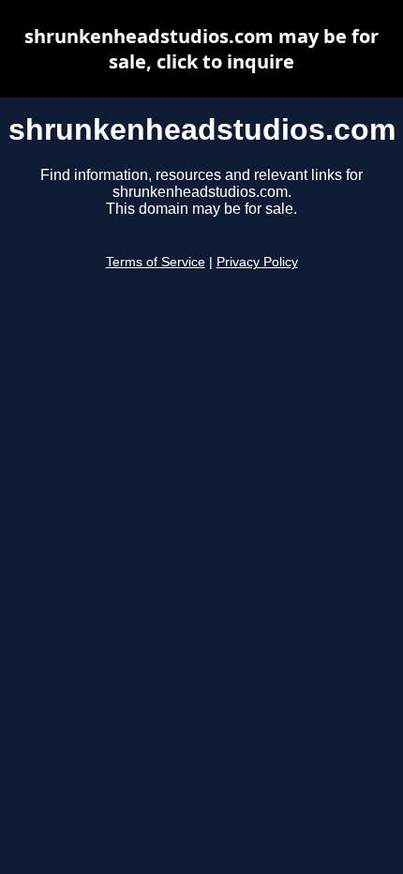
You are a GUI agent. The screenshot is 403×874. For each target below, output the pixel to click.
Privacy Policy (257, 262)
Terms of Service (155, 262)
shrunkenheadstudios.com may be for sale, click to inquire (201, 48)
